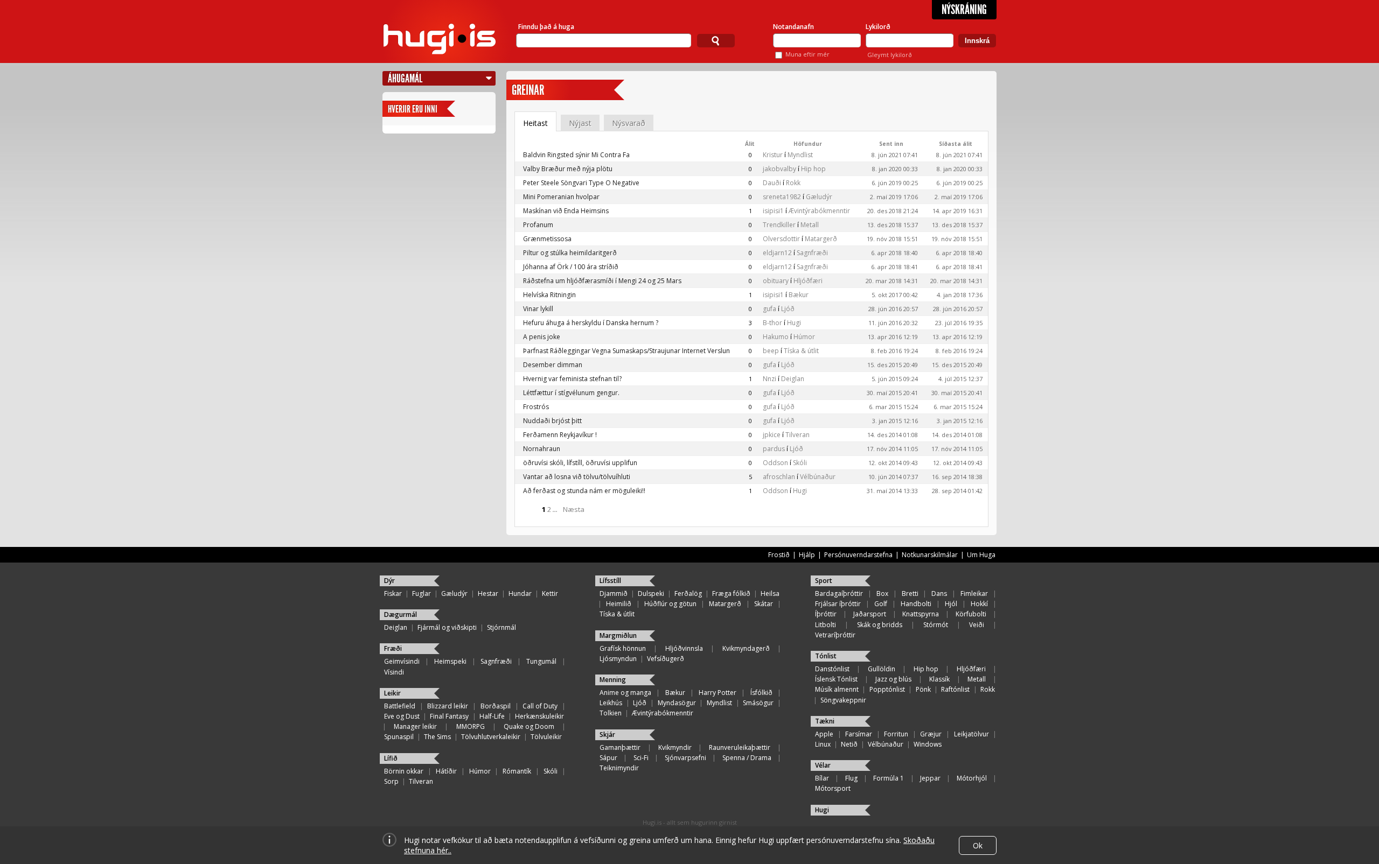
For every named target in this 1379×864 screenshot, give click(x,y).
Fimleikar (974, 593)
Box (882, 593)
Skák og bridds (879, 624)
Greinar (528, 90)
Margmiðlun (618, 635)
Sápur (608, 757)
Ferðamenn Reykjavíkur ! (560, 434)
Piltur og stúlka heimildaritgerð (570, 252)
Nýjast (580, 123)
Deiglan (792, 378)
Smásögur (758, 702)
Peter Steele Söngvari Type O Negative (581, 182)
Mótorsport (833, 788)
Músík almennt (837, 689)
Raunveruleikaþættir (739, 747)
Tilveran (797, 434)
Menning (613, 679)
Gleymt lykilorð (889, 55)
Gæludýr (819, 196)
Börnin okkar (403, 771)
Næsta (573, 509)
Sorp (391, 781)
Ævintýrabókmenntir (819, 210)
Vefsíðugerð (665, 658)
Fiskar (393, 593)
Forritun (896, 734)
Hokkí (979, 603)
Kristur (773, 154)
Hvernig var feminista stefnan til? (572, 378)
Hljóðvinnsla (684, 648)
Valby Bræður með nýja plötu (567, 168)
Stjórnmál (501, 627)
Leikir (392, 693)
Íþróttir (826, 614)
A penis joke (541, 336)
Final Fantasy (449, 716)
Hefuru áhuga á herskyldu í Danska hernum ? (590, 322)
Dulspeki (651, 593)
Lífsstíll (610, 580)
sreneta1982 (782, 196)
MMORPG (470, 726)
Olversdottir (781, 238)
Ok (978, 845)
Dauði (772, 182)
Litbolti (825, 624)
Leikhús (611, 702)
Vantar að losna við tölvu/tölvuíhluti (576, 476)
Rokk (793, 182)
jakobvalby (779, 168)
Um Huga (981, 554)
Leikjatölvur (971, 734)
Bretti (910, 593)
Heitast (535, 123)
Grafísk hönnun (623, 648)
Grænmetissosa (547, 238)
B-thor (772, 322)
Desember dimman (552, 364)
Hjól (951, 603)
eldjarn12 (777, 252)
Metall (809, 224)
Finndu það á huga (546, 26)
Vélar (823, 765)
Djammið (614, 593)
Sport (823, 580)
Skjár (607, 734)
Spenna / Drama (746, 757)
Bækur (799, 294)
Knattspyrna (920, 614)
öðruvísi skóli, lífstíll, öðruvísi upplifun (580, 462)
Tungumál (541, 661)
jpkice (772, 434)
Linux (823, 744)
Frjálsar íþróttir (838, 603)
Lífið (391, 758)
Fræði (393, 648)
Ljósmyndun (618, 658)
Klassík (939, 679)
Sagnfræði (812, 252)
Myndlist (800, 154)
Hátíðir (446, 771)
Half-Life (492, 716)
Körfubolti (971, 614)
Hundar (520, 593)
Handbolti (916, 603)
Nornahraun (541, 448)
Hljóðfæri (808, 280)
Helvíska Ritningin (549, 294)
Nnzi (769, 378)
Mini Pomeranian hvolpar (561, 196)
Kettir (550, 593)
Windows (928, 744)
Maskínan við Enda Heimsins (566, 210)
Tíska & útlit (801, 350)
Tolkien (611, 713)
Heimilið (618, 603)
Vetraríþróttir (835, 635)
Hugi (794, 322)
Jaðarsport (869, 614)
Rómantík (517, 771)
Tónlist (826, 656)
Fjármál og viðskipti (447, 627)
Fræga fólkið (731, 593)
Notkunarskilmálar (930, 554)
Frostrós (536, 406)
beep (771, 350)
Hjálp (807, 554)
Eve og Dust (402, 716)
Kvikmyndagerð (746, 648)
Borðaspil (495, 706)
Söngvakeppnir (843, 700)
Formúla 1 (888, 778)
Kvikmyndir (675, 747)
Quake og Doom (529, 726)
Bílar (822, 778)
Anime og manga (625, 692)
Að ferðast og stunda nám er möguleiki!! (584, 490)
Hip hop (813, 168)
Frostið (779, 554)
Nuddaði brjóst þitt (552, 420)
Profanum (538, 224)
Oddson (775, 462)
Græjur (931, 734)
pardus (774, 448)
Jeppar (930, 778)
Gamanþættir (620, 747)
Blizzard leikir (447, 706)
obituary (776, 280)
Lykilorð (878, 26)
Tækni (824, 721)
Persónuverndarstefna (858, 554)
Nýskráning (964, 9)
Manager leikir (415, 726)
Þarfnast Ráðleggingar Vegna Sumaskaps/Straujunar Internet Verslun (626, 350)
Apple (824, 734)
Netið (849, 744)
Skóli (800, 462)
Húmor (804, 336)
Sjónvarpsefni (685, 757)
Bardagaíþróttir (839, 593)
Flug (851, 778)
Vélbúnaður (817, 476)
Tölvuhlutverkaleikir (490, 736)
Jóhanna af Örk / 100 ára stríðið (570, 266)
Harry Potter (717, 692)
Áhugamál (405, 78)
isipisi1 (773, 210)
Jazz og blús (893, 679)
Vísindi (394, 672)
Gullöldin (881, 668)
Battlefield (399, 706)
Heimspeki (450, 661)
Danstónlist (832, 668)
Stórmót (935, 624)
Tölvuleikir (546, 736)
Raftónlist (955, 689)
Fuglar (421, 593)
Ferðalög (688, 593)
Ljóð (788, 308)
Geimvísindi (402, 661)
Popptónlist (887, 689)
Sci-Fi (641, 757)
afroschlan (779, 476)
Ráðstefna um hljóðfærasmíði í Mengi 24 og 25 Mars (602, 280)
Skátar (763, 603)
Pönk (923, 689)
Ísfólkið (761, 692)
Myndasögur (677, 702)
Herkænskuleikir (539, 716)
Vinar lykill (538, 308)
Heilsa (770, 593)
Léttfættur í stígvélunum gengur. (571, 392)
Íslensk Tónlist (836, 679)
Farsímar (858, 734)
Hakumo (776, 336)
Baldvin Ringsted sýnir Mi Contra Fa (576, 154)
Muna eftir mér (807, 54)
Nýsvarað (628, 123)
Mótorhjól (972, 778)
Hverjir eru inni (412, 109)
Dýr (389, 580)
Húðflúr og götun (670, 603)
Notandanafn (793, 26)
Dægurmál (400, 614)
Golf (880, 603)
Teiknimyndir (619, 767)
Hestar (488, 593)
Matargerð (821, 238)
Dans (939, 593)
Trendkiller (779, 224)
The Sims (437, 736)
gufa (769, 308)
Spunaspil (399, 736)
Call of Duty (540, 706)
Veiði (976, 624)
